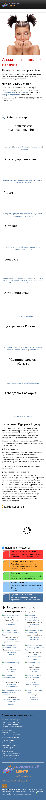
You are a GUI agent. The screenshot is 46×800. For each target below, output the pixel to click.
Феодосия (28, 214)
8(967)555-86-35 (24, 781)
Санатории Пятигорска (10, 722)
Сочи (5, 180)
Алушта (20, 214)
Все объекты (23, 149)
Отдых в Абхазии (8, 751)
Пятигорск (26, 147)
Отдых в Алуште (8, 747)
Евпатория (12, 214)
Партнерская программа (20, 792)
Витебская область (18, 280)
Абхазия (10, 226)
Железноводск (36, 147)
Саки (40, 214)
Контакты (5, 789)
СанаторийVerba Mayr (34, 637)
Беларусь (11, 259)
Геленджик (17, 180)
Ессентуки (17, 147)
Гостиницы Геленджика (11, 735)
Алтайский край (16, 293)
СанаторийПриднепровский (11, 684)
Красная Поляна (35, 180)
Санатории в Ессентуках (11, 724)
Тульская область (27, 347)
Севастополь (17, 216)
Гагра (7, 247)
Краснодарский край (20, 159)
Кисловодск (7, 147)
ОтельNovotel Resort (11, 622)
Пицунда (13, 247)
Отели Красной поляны (10, 737)
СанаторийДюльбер (11, 669)
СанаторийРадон (11, 652)
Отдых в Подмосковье (10, 755)
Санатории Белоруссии (10, 758)
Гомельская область (34, 280)
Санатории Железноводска (12, 727)
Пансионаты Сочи (8, 732)
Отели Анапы (7, 730)
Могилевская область (17, 283)
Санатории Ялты (8, 743)
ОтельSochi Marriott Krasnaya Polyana (34, 655)
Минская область (9, 278)
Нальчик (17, 416)
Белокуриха (17, 316)
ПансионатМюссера (34, 697)
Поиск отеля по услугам (29, 789)
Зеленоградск (22, 383)
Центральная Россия (20, 326)
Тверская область (21, 350)
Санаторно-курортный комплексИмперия (11, 700)
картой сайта (24, 92)
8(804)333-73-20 (9, 781)
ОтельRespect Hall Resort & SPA (34, 683)
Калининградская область (23, 361)
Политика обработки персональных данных (16, 794)
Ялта (5, 214)
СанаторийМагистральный (34, 624)
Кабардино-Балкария (20, 393)
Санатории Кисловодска (11, 720)
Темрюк (18, 183)
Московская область (11, 347)
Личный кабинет (14, 789)
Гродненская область (25, 278)
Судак (35, 214)
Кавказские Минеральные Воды (23, 127)
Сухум (38, 247)
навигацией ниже (9, 92)
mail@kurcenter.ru (23, 776)
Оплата (32, 792)
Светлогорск (11, 383)
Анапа (10, 180)
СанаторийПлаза (34, 669)
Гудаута (32, 247)
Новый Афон (23, 247)
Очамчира (17, 249)
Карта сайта (40, 792)
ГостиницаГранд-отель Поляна (11, 639)
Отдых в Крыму (8, 740)
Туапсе (25, 180)
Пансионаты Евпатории (11, 745)
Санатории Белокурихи (11, 753)
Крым (8, 192)
